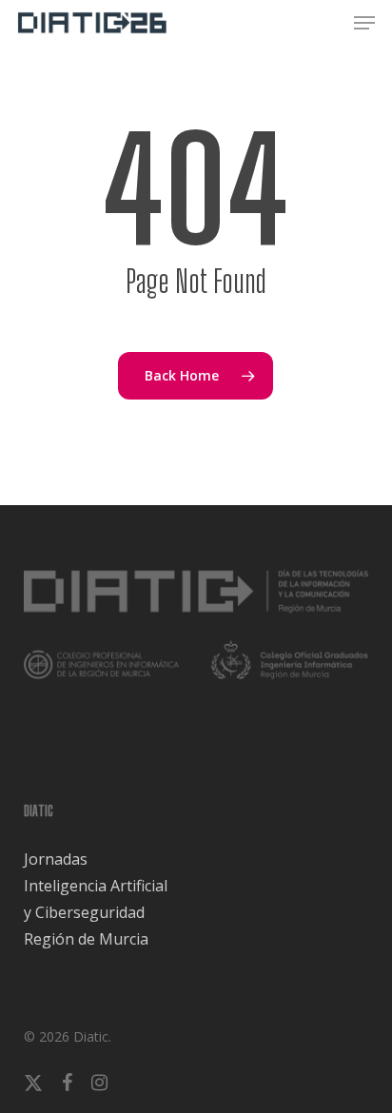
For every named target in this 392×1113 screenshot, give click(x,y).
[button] (364, 22)
